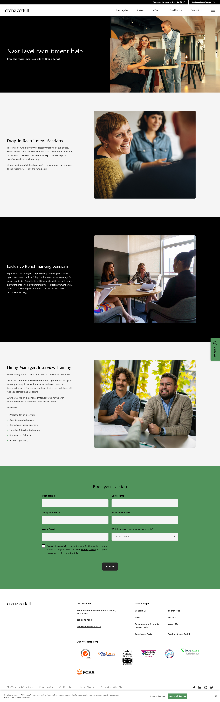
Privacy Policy (88, 550)
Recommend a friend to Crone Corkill (167, 2)
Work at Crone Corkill (179, 634)
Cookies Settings (157, 696)
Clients (156, 10)
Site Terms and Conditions (20, 687)
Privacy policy (46, 687)
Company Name (51, 512)
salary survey (41, 155)
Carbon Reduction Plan (111, 687)
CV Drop (215, 352)
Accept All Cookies (177, 696)
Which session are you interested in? (133, 529)
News (137, 617)
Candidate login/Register (201, 2)
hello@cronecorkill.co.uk (89, 627)
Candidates (176, 10)
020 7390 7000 (84, 620)
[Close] (216, 696)
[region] (110, 696)
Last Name (118, 496)
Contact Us (196, 10)
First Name (48, 496)
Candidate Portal (144, 634)
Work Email (48, 529)
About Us (173, 624)
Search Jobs (122, 10)
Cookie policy (65, 687)
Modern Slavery (86, 687)
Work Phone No (121, 512)
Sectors (140, 10)
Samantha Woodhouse (30, 380)
